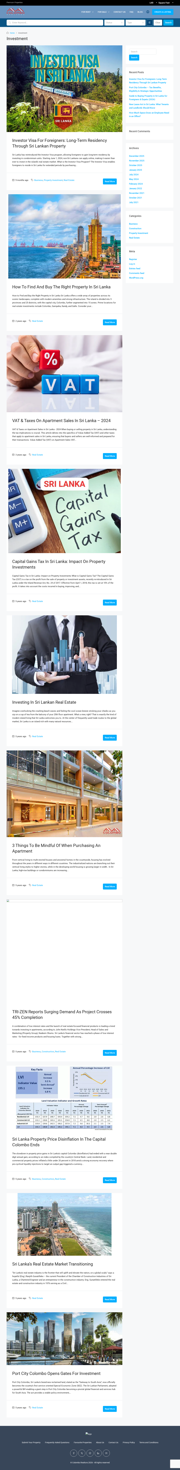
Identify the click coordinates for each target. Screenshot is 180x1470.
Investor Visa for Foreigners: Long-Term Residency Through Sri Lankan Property (148, 81)
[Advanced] (149, 23)
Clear (157, 22)
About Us (100, 1442)
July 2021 (134, 202)
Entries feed (134, 268)
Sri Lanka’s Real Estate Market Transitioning (52, 1264)
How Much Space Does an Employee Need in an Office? (149, 115)
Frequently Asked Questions (57, 1442)
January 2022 (135, 188)
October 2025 (135, 165)
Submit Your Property (31, 1442)
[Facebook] (73, 1453)
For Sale (102, 12)
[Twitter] (81, 1453)
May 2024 (134, 179)
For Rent (86, 12)
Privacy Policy (129, 1442)
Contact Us (119, 12)
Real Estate (69, 180)
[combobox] (114, 23)
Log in (132, 264)
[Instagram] (90, 1453)
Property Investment (53, 180)
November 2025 (136, 160)
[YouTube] (106, 1453)
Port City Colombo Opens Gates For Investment (56, 1373)
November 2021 (136, 193)
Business (38, 180)
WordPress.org (136, 278)
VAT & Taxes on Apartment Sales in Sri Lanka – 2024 (61, 420)
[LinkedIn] (98, 1453)
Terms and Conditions (148, 1442)
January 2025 (135, 170)
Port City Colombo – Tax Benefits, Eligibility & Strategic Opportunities (145, 89)
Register (133, 259)
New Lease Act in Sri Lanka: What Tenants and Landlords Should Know (149, 106)
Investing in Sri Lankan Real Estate (44, 702)
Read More (110, 181)
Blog (140, 12)
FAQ (131, 12)
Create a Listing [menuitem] (162, 12)
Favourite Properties (83, 1442)
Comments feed (136, 273)
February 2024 (136, 184)
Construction (48, 1051)
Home (12, 33)
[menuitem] (148, 12)
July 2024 (134, 174)
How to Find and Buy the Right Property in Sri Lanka (61, 286)
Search (168, 22)
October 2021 (135, 197)
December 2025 (136, 156)
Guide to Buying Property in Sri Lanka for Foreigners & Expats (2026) (148, 98)
